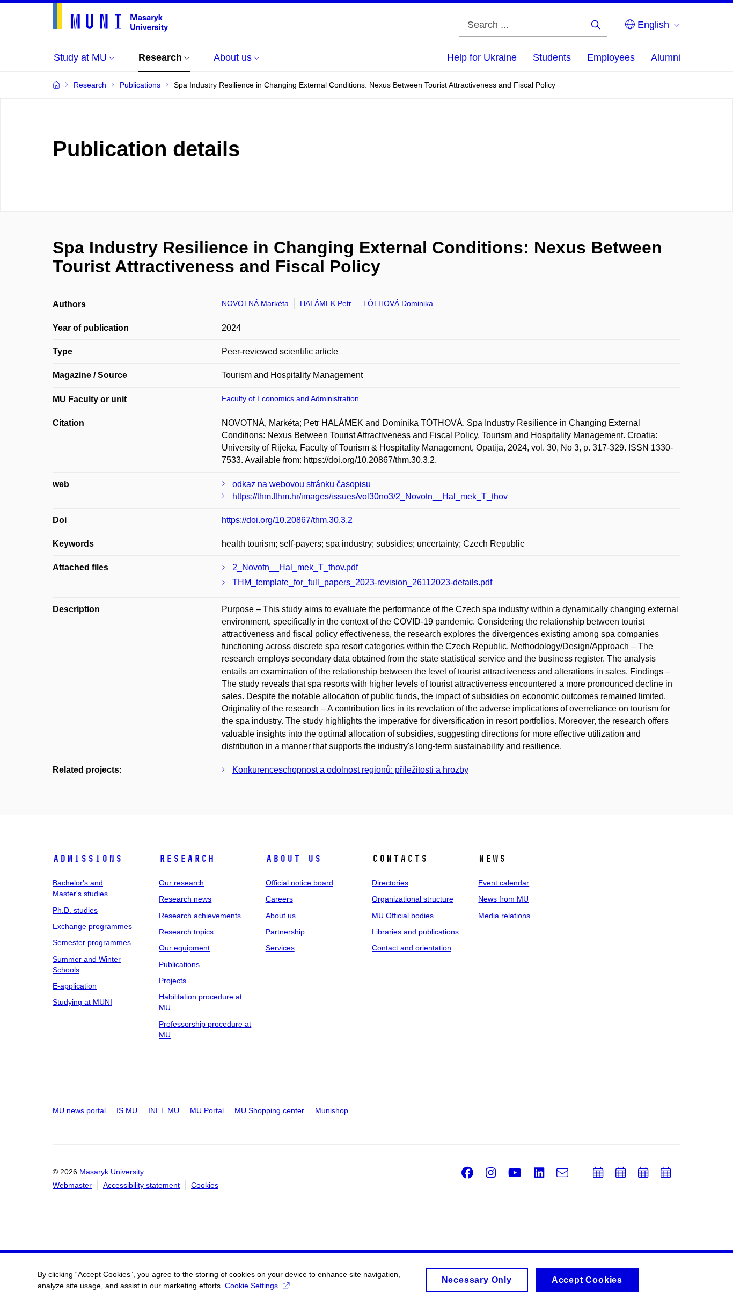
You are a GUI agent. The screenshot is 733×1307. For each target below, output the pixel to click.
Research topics (186, 931)
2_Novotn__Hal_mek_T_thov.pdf (295, 567)
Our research (181, 882)
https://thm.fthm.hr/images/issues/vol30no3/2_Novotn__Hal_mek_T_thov (370, 496)
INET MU (163, 1110)
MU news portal (79, 1110)
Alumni (665, 57)
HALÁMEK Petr (325, 303)
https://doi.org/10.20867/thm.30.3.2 (287, 520)
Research (187, 859)
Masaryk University (111, 1171)
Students (552, 57)
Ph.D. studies (75, 910)
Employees (611, 57)
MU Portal (207, 1110)
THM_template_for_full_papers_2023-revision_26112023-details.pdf (362, 582)
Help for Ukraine (482, 57)
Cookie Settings (251, 1285)
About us (293, 859)
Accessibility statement (141, 1185)
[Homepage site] (110, 17)
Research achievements (200, 915)
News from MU (503, 899)
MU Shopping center (269, 1110)
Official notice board (299, 882)
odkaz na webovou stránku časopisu (301, 484)
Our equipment (184, 947)
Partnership (285, 931)
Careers (279, 899)
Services (280, 947)
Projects (172, 980)
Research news (185, 899)
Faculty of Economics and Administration (290, 398)
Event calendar (503, 882)
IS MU (126, 1110)
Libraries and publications (415, 931)
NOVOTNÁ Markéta (255, 303)
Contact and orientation (411, 947)
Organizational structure (412, 899)
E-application (75, 986)
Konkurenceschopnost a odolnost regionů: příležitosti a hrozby (350, 769)
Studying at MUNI (82, 1002)
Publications (179, 964)
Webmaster (72, 1185)
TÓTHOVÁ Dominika (398, 303)
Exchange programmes (92, 926)
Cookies (204, 1185)
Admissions (87, 859)
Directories (390, 882)
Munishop (331, 1110)
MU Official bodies (403, 915)
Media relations (504, 915)
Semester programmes (92, 942)
